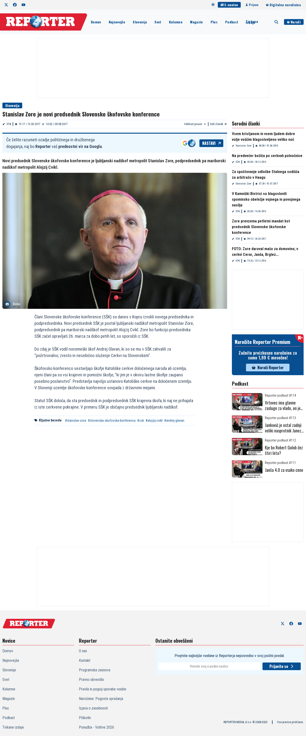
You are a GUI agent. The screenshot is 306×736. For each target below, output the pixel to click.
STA (8, 124)
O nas (83, 651)
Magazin (196, 21)
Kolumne (175, 21)
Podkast (231, 21)
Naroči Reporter (270, 367)
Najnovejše (117, 21)
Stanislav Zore (243, 145)
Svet (157, 21)
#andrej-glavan (174, 420)
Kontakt (84, 660)
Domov (96, 21)
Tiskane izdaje (252, 22)
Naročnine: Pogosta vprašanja (101, 698)
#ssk (140, 420)
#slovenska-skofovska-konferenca (112, 420)
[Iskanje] (276, 22)
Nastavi (209, 143)
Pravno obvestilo (91, 679)
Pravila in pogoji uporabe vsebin (102, 689)
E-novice (231, 4)
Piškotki (85, 717)
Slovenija (140, 21)
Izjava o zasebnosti (93, 708)
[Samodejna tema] (213, 4)
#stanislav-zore (75, 420)
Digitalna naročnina (285, 4)
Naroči (296, 21)
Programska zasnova (94, 670)
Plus (214, 21)
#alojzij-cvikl (154, 420)
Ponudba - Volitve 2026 (96, 727)
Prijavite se (278, 666)
